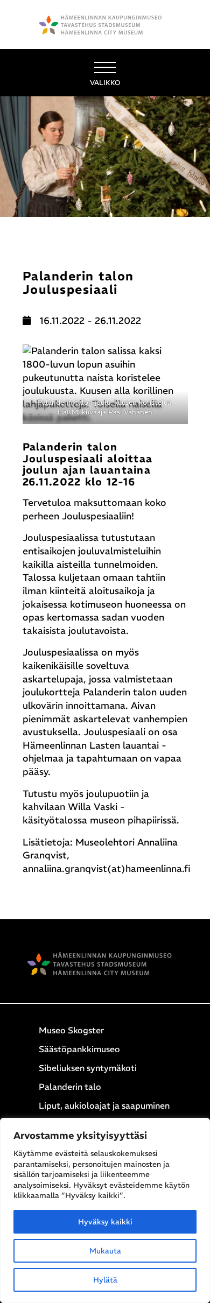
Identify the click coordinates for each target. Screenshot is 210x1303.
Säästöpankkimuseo (79, 1049)
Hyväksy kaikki (105, 1222)
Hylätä (105, 1280)
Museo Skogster (71, 1030)
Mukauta (105, 1251)
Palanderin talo (70, 1086)
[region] (105, 1210)
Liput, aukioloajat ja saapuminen (104, 1105)
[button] (105, 72)
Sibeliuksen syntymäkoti (88, 1067)
